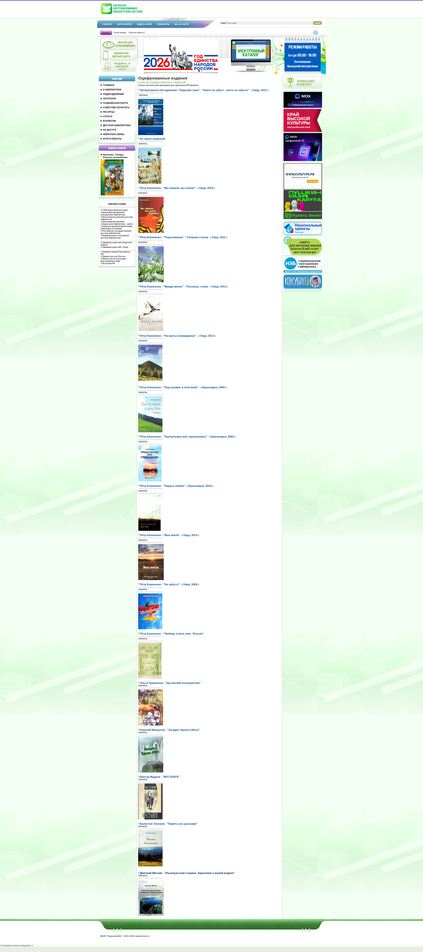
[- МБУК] (130, 10)
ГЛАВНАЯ (108, 85)
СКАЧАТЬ (143, 95)
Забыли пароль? (137, 32)
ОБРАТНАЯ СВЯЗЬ (113, 134)
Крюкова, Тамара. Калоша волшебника (115, 156)
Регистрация (120, 32)
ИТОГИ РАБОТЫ (112, 138)
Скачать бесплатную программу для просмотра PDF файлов (168, 85)
